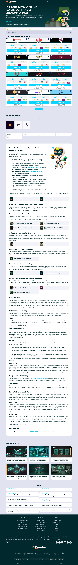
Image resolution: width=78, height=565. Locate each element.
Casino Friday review (61, 104)
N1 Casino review (17, 87)
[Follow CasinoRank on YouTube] (65, 542)
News (70, 1)
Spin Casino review (39, 52)
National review (17, 104)
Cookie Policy (18, 563)
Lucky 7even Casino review (39, 104)
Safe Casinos (23, 522)
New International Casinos (40, 526)
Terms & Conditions (47, 563)
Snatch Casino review (39, 69)
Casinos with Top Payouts (22, 528)
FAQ (56, 526)
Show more (38, 108)
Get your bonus (17, 50)
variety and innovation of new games (35, 171)
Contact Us (56, 530)
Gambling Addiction (40, 528)
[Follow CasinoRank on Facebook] (57, 542)
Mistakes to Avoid (40, 520)
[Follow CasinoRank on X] (62, 542)
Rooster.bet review (17, 52)
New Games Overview (40, 522)
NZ (7, 542)
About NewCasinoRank (57, 520)
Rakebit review (61, 52)
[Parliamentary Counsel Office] (28, 554)
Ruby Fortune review (61, 69)
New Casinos (46, 1)
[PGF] (38, 554)
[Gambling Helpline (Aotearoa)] (47, 554)
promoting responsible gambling (40, 378)
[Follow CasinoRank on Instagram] (59, 542)
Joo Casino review (39, 87)
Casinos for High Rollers (23, 524)
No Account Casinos (22, 526)
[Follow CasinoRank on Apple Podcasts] (70, 542)
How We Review (56, 522)
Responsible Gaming (40, 524)
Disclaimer (56, 528)
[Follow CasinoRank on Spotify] (68, 542)
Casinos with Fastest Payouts (22, 520)
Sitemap (61, 563)
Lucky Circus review (61, 87)
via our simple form (34, 431)
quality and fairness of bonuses (34, 167)
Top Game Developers (40, 530)
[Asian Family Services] (55, 554)
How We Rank (57, 524)
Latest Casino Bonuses (56, 1)
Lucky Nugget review (17, 69)
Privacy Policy (32, 563)
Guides (65, 1)
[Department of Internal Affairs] (17, 554)
